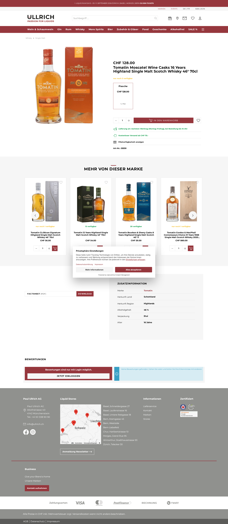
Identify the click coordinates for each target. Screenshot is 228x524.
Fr (188, 9)
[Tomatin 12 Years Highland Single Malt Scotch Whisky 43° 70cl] (90, 201)
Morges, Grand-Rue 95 (115, 436)
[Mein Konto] (200, 18)
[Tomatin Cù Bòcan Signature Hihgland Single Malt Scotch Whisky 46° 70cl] (45, 201)
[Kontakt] (184, 18)
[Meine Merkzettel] (193, 18)
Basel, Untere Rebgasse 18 (117, 415)
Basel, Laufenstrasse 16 (115, 410)
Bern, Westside (111, 423)
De (184, 9)
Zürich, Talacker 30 (113, 444)
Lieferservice (149, 406)
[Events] (170, 19)
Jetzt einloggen (68, 376)
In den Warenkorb (166, 120)
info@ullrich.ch (35, 424)
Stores (146, 419)
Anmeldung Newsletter (75, 451)
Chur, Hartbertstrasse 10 (116, 431)
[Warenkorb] (204, 18)
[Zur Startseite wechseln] (47, 18)
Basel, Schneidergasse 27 (116, 406)
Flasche (123, 86)
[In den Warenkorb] (55, 248)
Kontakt (147, 410)
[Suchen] (156, 18)
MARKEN (161, 9)
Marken (147, 415)
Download (85, 294)
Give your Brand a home (37, 476)
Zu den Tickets (147, 3)
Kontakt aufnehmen (37, 488)
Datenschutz (37, 521)
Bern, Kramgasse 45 (113, 419)
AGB (25, 521)
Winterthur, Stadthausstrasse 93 (120, 440)
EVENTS (174, 9)
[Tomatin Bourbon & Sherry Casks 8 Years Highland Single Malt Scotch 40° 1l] (136, 201)
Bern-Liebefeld (111, 427)
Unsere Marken (33, 481)
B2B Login (200, 9)
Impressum (53, 521)
